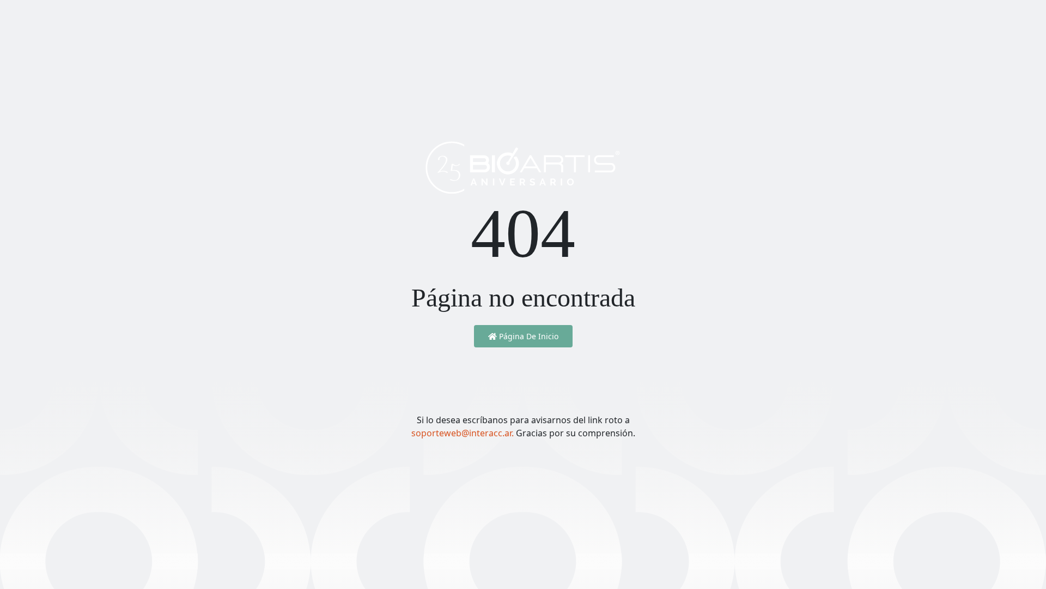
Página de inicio (527, 336)
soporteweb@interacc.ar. (463, 433)
